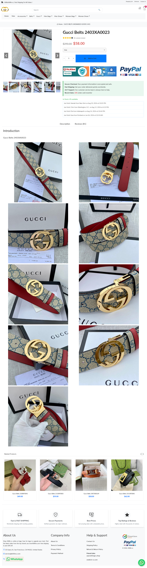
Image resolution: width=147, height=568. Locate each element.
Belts (31, 16)
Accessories (22, 16)
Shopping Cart (129, 1)
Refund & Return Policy (95, 549)
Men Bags (47, 16)
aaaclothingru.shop (93, 556)
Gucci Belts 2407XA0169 (91, 493)
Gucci (38, 16)
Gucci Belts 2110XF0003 (55, 493)
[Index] (140, 8)
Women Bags (70, 16)
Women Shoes (83, 16)
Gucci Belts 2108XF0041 (20, 493)
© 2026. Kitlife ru (127, 548)
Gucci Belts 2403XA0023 (14, 138)
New (13, 16)
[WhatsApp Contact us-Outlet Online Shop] (141, 562)
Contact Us (143, 1)
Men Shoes (58, 16)
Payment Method (57, 553)
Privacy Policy (56, 549)
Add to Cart (92, 58)
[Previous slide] (141, 454)
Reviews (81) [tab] (80, 124)
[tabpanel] (20, 480)
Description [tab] (65, 124)
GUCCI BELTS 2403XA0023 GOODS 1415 (77, 24)
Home (6, 16)
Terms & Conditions (58, 545)
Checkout (136, 1)
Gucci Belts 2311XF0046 (127, 493)
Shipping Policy (92, 545)
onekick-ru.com (92, 560)
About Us (54, 541)
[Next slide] (143, 454)
